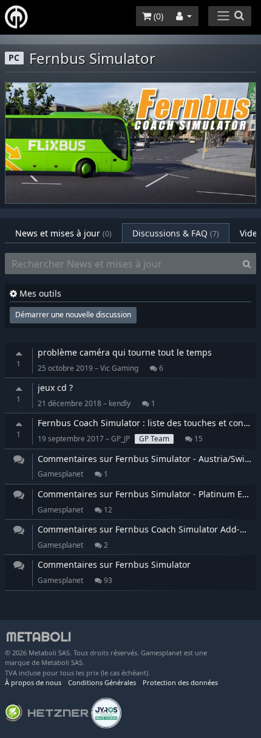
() (157, 16)
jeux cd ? (55, 387)
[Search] (246, 264)
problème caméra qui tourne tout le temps (125, 352)
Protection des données (180, 682)
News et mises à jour (63, 233)
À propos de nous (33, 682)
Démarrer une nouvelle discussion (73, 314)
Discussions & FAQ (175, 233)
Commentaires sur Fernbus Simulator (114, 564)
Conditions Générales (102, 682)
